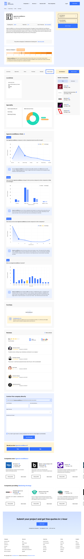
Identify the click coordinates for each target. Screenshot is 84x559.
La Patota (67, 491)
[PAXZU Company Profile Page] (60, 86)
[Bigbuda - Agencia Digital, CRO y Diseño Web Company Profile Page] (35, 465)
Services (34, 3)
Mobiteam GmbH (31, 555)
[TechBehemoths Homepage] (8, 3)
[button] (80, 470)
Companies (25, 3)
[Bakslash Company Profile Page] (60, 111)
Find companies (51, 3)
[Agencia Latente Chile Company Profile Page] (35, 492)
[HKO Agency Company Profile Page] (9, 465)
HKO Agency (16, 463)
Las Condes (66, 93)
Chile (19, 18)
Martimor (66, 98)
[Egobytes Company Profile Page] (60, 465)
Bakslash (66, 110)
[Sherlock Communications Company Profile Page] (60, 92)
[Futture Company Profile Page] (60, 105)
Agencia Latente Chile (44, 491)
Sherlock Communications (70, 92)
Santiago (15, 18)
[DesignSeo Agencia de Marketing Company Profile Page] (9, 492)
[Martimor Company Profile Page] (60, 98)
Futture (66, 104)
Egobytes (67, 464)
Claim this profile (41, 41)
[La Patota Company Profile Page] (60, 492)
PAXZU (66, 86)
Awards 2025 (43, 3)
